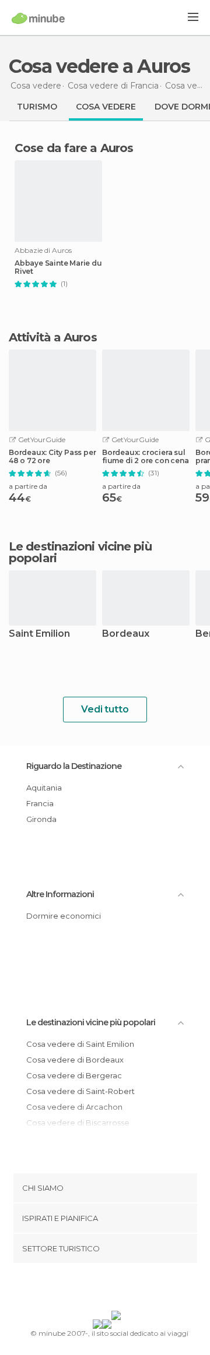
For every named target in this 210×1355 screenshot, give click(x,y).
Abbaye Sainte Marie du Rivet (58, 267)
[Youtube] (132, 1289)
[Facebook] (87, 1289)
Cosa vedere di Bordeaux (75, 1059)
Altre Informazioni (60, 894)
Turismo (37, 106)
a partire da (28, 486)
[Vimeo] (117, 1289)
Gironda (41, 819)
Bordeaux (125, 634)
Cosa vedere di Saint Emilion (80, 1044)
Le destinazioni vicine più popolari (80, 552)
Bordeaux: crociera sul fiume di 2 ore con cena (145, 457)
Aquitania (44, 787)
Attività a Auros (53, 337)
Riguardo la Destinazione (73, 766)
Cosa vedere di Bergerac (74, 1075)
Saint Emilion (39, 634)
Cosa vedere (106, 106)
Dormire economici (63, 915)
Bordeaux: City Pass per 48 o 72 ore (52, 457)
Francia (40, 803)
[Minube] (38, 18)
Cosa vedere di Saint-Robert (80, 1091)
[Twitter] (102, 1289)
